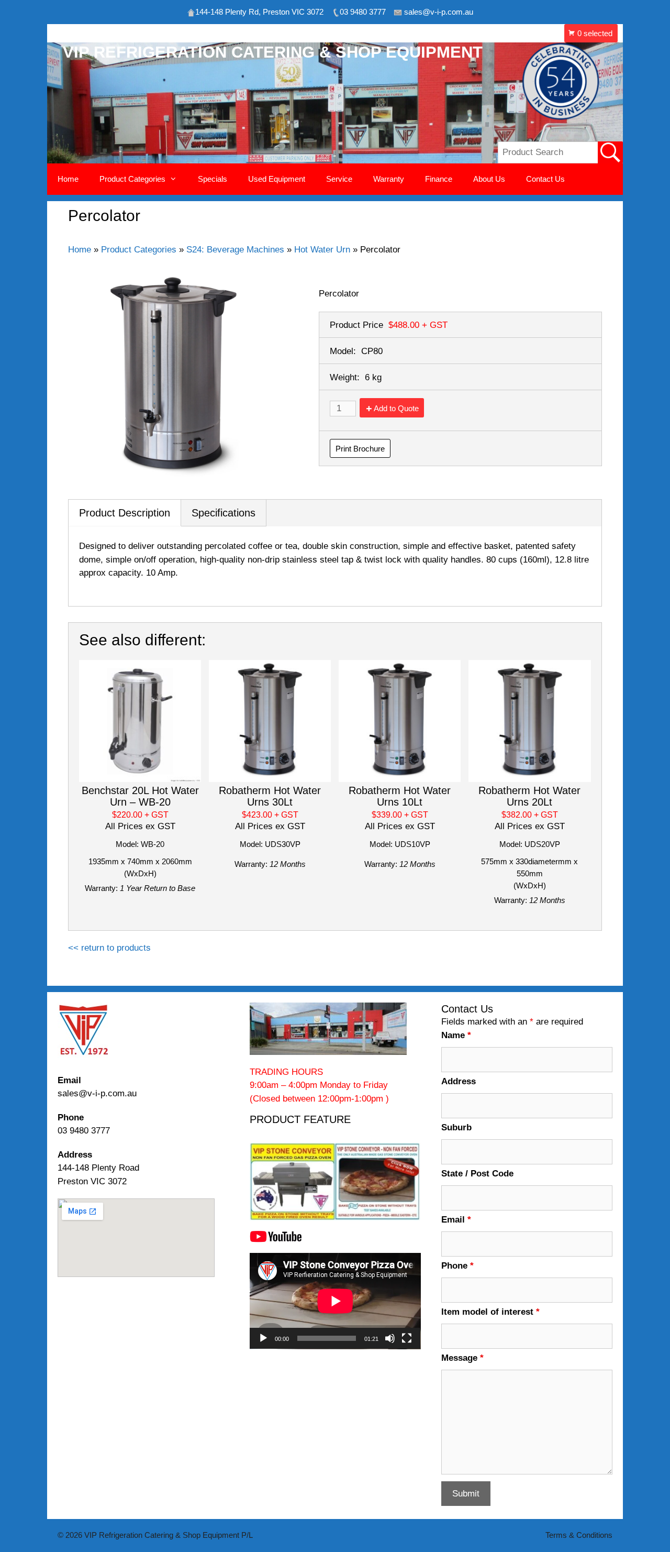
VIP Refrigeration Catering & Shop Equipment (273, 52)
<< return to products (109, 948)
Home (68, 178)
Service (339, 178)
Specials (212, 178)
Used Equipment (276, 178)
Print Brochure (360, 448)
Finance (438, 178)
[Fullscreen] (406, 1338)
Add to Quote (396, 408)
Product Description (124, 513)
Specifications (223, 513)
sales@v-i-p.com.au (97, 1093)
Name (456, 1035)
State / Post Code (477, 1174)
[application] (335, 1301)
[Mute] (390, 1338)
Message (462, 1358)
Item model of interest (490, 1312)
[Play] (263, 1338)
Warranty (388, 178)
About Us (489, 178)
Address (458, 1081)
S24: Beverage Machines (235, 250)
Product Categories (138, 250)
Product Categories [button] (132, 178)
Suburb (456, 1127)
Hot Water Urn (322, 250)
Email (456, 1220)
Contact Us (545, 178)
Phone (457, 1266)
